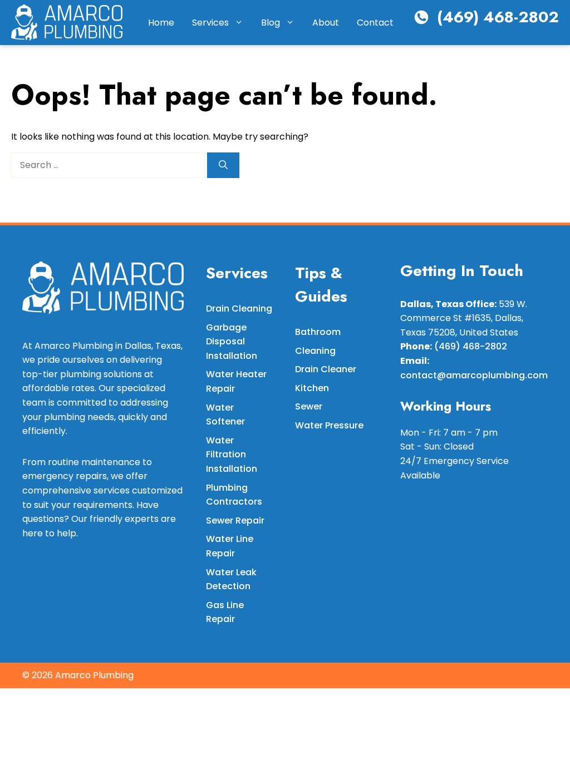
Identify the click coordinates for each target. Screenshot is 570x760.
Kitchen (312, 388)
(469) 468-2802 (498, 17)
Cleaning (315, 350)
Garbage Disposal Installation (231, 341)
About (325, 22)
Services (210, 22)
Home (161, 22)
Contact (375, 22)
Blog (270, 22)
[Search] (223, 165)
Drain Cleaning (239, 308)
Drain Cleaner (325, 369)
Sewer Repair (235, 520)
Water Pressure (329, 425)
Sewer (308, 406)
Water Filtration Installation (231, 454)
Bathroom (318, 331)
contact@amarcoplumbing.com (474, 375)
